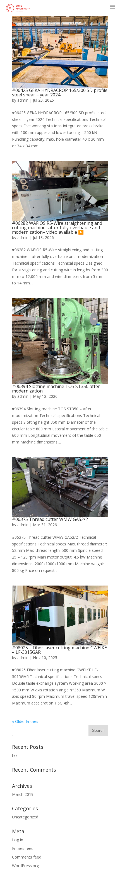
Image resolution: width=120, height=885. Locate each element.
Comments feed (26, 857)
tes (15, 755)
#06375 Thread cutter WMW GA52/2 (50, 519)
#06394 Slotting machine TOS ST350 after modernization (56, 388)
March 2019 (22, 794)
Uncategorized (25, 817)
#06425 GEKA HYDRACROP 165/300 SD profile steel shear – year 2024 (59, 92)
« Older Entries (25, 721)
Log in (17, 839)
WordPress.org (25, 865)
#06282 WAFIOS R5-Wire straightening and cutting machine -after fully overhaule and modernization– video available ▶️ (57, 227)
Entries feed (22, 848)
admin (22, 100)
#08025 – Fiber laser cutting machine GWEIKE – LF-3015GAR (59, 650)
